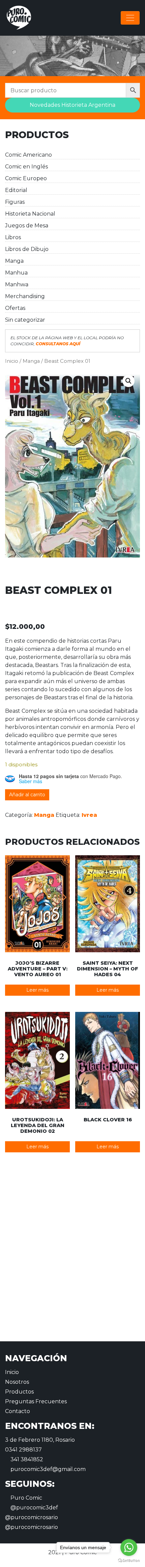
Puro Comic (25, 1498)
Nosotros (17, 1382)
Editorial (16, 190)
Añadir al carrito (27, 795)
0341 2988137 (23, 1449)
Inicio (11, 361)
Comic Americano (28, 155)
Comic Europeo (26, 178)
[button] (128, 381)
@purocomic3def (33, 1507)
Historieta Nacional (30, 214)
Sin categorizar (25, 320)
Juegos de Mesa (26, 225)
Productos (19, 1391)
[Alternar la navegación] (130, 18)
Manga (14, 261)
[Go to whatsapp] (128, 1547)
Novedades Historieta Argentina (72, 105)
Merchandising (25, 296)
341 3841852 (26, 1459)
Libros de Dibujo (27, 249)
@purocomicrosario (31, 1517)
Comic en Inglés (26, 166)
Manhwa (16, 284)
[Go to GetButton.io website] (129, 1560)
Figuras (15, 202)
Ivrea (89, 815)
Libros (13, 237)
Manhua (16, 272)
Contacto (17, 1411)
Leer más (37, 990)
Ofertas (15, 308)
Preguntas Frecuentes (36, 1401)
